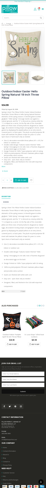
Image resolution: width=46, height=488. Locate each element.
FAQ (4, 476)
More (3, 166)
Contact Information (9, 451)
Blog (4, 458)
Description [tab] (6, 196)
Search (41, 18)
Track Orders (7, 483)
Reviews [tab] (6, 202)
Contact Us (6, 462)
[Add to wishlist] (31, 180)
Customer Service (8, 473)
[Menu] (43, 9)
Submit (23, 391)
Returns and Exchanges (10, 480)
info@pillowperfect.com (9, 439)
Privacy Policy (7, 465)
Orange (8, 24)
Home (2, 23)
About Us (6, 455)
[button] (38, 305)
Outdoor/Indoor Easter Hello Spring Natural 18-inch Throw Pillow (20, 94)
